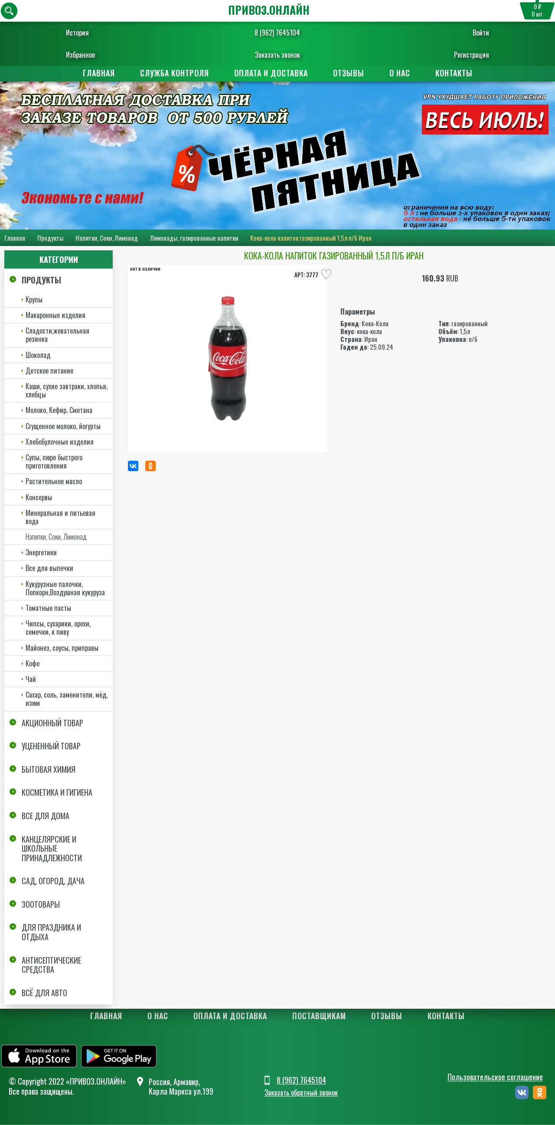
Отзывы (348, 73)
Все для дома (45, 815)
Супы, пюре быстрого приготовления (54, 461)
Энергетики (41, 552)
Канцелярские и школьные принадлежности (52, 848)
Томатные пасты (48, 608)
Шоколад (38, 355)
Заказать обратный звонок (301, 1092)
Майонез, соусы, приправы (62, 648)
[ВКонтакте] (133, 466)
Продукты (50, 238)
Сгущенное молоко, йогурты (63, 426)
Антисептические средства (51, 964)
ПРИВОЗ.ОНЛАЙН (269, 9)
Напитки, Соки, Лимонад (106, 238)
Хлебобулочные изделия (60, 441)
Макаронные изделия (55, 315)
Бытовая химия (48, 769)
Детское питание (49, 370)
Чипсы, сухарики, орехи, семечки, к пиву (58, 627)
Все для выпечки (49, 568)
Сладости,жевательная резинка (57, 334)
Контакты (454, 73)
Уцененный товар (51, 745)
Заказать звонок (277, 54)
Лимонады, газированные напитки (194, 238)
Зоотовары (41, 904)
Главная (99, 73)
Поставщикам (319, 1015)
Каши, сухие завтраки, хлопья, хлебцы (67, 390)
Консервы (39, 497)
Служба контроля (174, 73)
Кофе (32, 663)
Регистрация (471, 54)
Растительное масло (54, 481)
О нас (399, 73)
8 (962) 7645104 (277, 32)
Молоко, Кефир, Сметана (59, 410)
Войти (481, 32)
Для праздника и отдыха (51, 932)
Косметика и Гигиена (57, 792)
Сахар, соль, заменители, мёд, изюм (67, 698)
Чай (31, 679)
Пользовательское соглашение (495, 1076)
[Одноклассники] (150, 466)
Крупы (34, 299)
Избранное (80, 54)
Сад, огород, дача (53, 880)
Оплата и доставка (271, 73)
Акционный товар (52, 722)
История (77, 32)
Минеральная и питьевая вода (60, 517)
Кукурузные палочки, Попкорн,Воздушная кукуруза (65, 588)
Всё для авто (44, 992)
